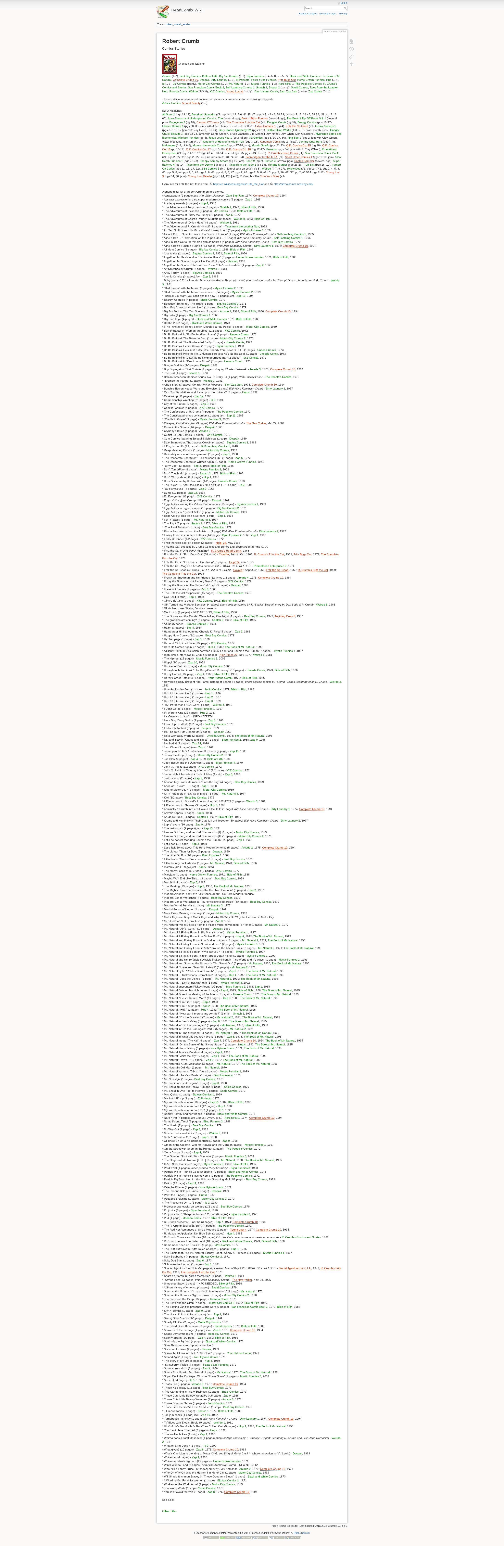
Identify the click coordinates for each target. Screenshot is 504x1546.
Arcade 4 (243, 577)
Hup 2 (209, 697)
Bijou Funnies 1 (226, 346)
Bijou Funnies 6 (240, 1214)
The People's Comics (308, 83)
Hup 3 (209, 701)
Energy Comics (306, 122)
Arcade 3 (255, 369)
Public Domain (302, 1533)
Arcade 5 (204, 430)
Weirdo (193, 91)
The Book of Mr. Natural (240, 646)
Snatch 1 (261, 87)
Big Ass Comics (228, 76)
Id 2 (242, 484)
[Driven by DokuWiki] (293, 1537)
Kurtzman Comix (270, 141)
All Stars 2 (168, 114)
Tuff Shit (309, 164)
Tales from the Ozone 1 (200, 164)
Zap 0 (204, 403)
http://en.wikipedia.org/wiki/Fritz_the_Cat (238, 183)
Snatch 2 (274, 87)
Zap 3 (206, 276)
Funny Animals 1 (325, 126)
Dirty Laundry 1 (263, 245)
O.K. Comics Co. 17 (198, 149)
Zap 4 (200, 674)
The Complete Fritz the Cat (243, 122)
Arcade (166, 76)
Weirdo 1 (258, 654)
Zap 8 (216, 1330)
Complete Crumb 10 (185, 79)
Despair (204, 79)
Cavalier (224, 554)
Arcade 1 (225, 311)
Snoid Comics (299, 87)
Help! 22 (234, 562)
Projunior (272, 149)
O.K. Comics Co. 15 (298, 145)
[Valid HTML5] (260, 1537)
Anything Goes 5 (284, 616)
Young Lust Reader (200, 176)
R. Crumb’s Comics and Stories (301, 1237)
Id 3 (213, 400)
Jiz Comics (179, 83)
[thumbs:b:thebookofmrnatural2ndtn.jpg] (169, 63)
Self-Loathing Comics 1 (240, 87)
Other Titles (169, 1511)
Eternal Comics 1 (172, 126)
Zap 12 (199, 396)
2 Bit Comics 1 (210, 168)
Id (163, 83)
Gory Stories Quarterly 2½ (235, 130)
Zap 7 (217, 1040)
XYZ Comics (217, 91)
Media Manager (327, 13)
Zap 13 (241, 295)
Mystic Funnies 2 (225, 288)
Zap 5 (229, 214)
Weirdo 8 (239, 218)
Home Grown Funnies (311, 79)
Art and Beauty (191, 103)
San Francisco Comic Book (322, 153)
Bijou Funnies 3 (213, 1164)
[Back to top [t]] (351, 64)
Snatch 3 (270, 160)
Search (345, 8)
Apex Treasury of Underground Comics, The (195, 118)
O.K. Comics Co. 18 (238, 149)
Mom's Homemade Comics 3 (211, 145)
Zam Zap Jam (288, 91)
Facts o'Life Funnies (263, 79)
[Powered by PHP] (244, 1537)
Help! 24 (221, 542)
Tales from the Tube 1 (242, 164)
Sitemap (343, 13)
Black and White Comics (304, 76)
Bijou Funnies (255, 76)
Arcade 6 (227, 1399)
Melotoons (168, 145)
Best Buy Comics (190, 76)
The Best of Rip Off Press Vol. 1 (306, 118)
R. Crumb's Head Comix (283, 153)
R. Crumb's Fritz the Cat (269, 554)
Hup (328, 79)
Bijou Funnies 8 (240, 1167)
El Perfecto (242, 79)
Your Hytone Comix (266, 91)
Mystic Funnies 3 (210, 419)
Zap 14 (196, 743)
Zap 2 (260, 265)
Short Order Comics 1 (298, 157)
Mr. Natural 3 (202, 519)
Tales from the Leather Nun (242, 226)
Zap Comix (315, 91)
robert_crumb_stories (178, 24)
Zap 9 (199, 824)
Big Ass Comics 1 (210, 249)
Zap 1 (249, 199)
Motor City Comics (209, 83)
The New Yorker (256, 423)
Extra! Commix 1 (265, 126)
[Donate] (227, 1537)
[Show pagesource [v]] (351, 41)
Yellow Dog (293, 168)
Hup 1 (207, 477)
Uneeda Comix (178, 91)
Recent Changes (308, 13)
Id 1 (221, 1110)
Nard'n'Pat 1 (286, 83)
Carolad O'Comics (207, 122)
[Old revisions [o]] (351, 49)
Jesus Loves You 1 (220, 137)
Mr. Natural (236, 83)
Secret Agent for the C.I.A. (262, 157)
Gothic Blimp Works (279, 130)
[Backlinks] (351, 56)
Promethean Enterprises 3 (270, 566)
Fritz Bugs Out (287, 79)
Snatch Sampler (304, 160)
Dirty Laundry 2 (275, 388)
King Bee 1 (294, 137)
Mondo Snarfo (260, 145)
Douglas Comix (276, 122)
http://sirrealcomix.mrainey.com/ (293, 183)
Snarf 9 (250, 160)
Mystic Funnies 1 (253, 230)
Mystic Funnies (260, 83)
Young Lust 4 (234, 91)
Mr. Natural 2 (250, 940)
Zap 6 (239, 457)
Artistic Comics (171, 103)
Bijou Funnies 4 (225, 762)
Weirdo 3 (225, 222)
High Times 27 (228, 654)
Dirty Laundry (219, 79)
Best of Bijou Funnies (255, 118)
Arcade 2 (247, 847)
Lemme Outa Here (310, 141)
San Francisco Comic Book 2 (206, 87)
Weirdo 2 (213, 268)
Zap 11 (231, 415)
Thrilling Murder (277, 164)
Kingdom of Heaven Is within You (223, 141)
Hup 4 (204, 203)
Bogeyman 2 (177, 122)
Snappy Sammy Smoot (214, 160)
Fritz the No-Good (297, 126)
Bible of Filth (210, 76)
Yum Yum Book (269, 176)
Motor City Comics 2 (233, 338)
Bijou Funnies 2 (232, 535)
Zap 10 (192, 662)
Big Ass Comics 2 (203, 253)
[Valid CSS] (276, 1537)
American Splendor (203, 114)
